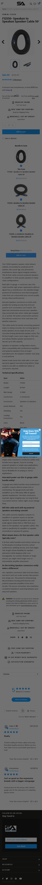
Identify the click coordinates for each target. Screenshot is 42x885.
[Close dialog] (40, 430)
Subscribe (31, 453)
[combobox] (24, 445)
